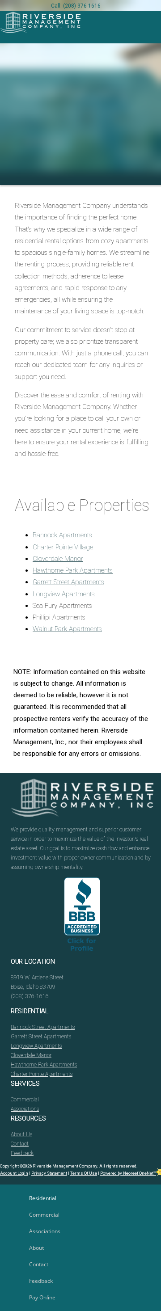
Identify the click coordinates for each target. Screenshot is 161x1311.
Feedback (22, 1153)
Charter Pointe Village (63, 547)
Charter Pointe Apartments (41, 1074)
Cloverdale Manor (58, 559)
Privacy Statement (49, 1173)
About (36, 1248)
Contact (20, 1144)
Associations (25, 1109)
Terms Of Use (83, 1173)
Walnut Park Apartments (67, 629)
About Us (21, 1134)
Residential (42, 1198)
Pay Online (42, 1297)
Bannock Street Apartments (43, 1027)
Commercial (25, 1099)
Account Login (14, 1173)
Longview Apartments (64, 594)
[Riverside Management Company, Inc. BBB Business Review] (82, 917)
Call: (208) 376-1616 (76, 6)
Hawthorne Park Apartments (73, 570)
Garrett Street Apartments (68, 582)
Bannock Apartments (62, 535)
